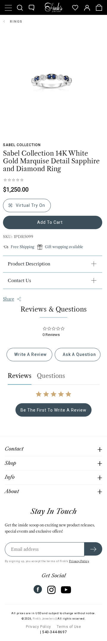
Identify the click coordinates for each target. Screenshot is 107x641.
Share (8, 299)
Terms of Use (69, 627)
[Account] (87, 7)
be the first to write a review (53, 410)
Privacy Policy (79, 561)
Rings (16, 22)
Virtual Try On (30, 205)
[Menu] (8, 7)
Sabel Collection (22, 145)
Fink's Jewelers (44, 618)
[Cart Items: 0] (99, 7)
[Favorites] (75, 7)
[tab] (29, 354)
